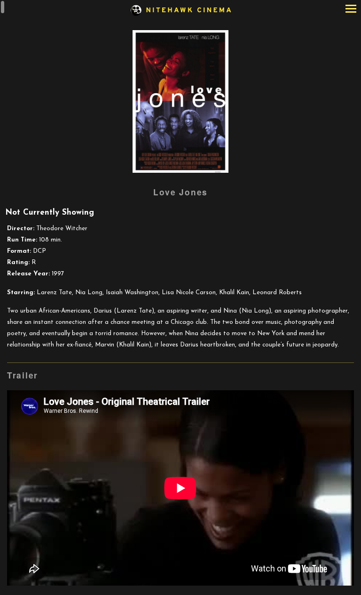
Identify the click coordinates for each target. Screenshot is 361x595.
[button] (350, 10)
